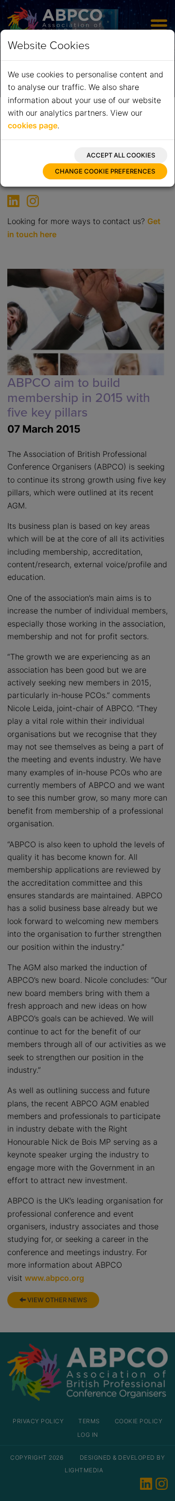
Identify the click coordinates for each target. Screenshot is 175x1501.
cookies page (32, 125)
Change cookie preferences (105, 171)
